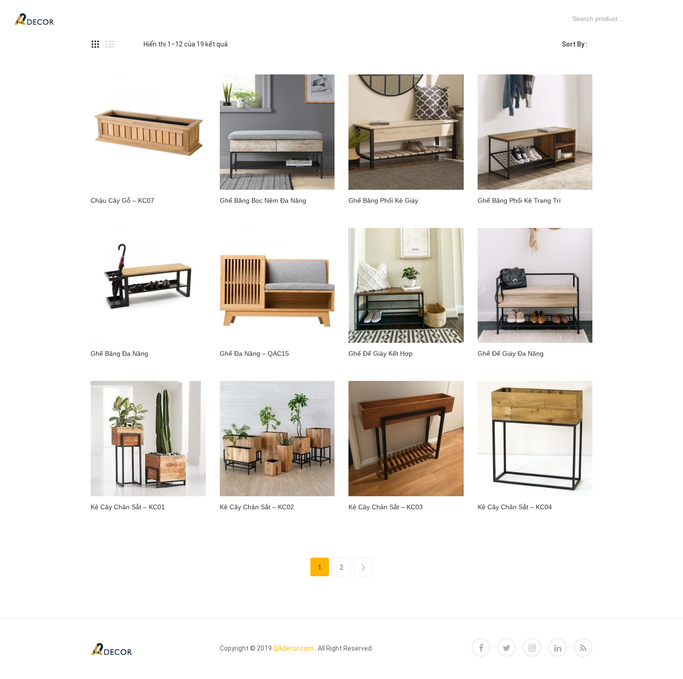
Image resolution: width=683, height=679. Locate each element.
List (110, 44)
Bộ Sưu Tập (246, 18)
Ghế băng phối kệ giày (383, 200)
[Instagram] (532, 647)
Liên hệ (415, 18)
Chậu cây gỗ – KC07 (122, 200)
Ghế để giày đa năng (511, 353)
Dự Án (194, 18)
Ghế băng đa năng (119, 353)
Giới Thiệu (364, 18)
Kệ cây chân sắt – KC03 (385, 507)
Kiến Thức (307, 18)
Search (559, 18)
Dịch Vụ (150, 18)
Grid (95, 44)
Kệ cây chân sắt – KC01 (128, 507)
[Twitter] (506, 647)
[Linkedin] (557, 647)
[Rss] (583, 647)
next (363, 567)
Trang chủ (95, 18)
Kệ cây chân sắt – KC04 (515, 507)
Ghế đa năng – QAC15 (254, 353)
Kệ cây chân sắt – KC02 (257, 507)
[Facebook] (481, 647)
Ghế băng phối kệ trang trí (519, 200)
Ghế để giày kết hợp (380, 353)
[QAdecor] (34, 18)
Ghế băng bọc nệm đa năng (263, 200)
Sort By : (575, 44)
